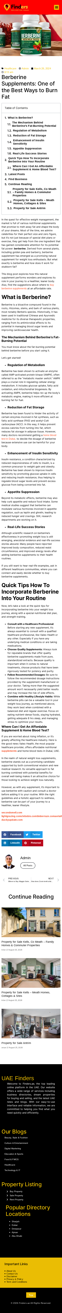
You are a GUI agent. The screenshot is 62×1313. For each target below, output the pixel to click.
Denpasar (16, 1228)
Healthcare (10, 68)
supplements (9, 751)
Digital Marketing (13, 1148)
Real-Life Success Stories (30, 153)
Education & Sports (14, 1154)
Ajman (15, 1232)
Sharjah (15, 1221)
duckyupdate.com (12, 820)
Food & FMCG (12, 1159)
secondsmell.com (12, 812)
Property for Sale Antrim (29, 208)
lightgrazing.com (11, 816)
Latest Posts (16, 174)
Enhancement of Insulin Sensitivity (28, 142)
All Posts (27, 865)
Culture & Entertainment (16, 1143)
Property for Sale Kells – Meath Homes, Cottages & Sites (33, 202)
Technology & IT (12, 1170)
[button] (56, 7)
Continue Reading (20, 184)
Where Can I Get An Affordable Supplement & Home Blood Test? (35, 168)
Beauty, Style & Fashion (16, 1137)
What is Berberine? (21, 117)
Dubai (14, 1225)
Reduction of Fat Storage (29, 135)
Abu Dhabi (17, 1236)
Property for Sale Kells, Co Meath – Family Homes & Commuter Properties (34, 192)
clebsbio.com (29, 816)
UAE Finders (18, 1078)
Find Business (17, 179)
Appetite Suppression (27, 148)
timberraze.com (46, 816)
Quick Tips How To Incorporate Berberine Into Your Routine (28, 160)
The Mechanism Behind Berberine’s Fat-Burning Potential (34, 124)
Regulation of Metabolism (30, 130)
